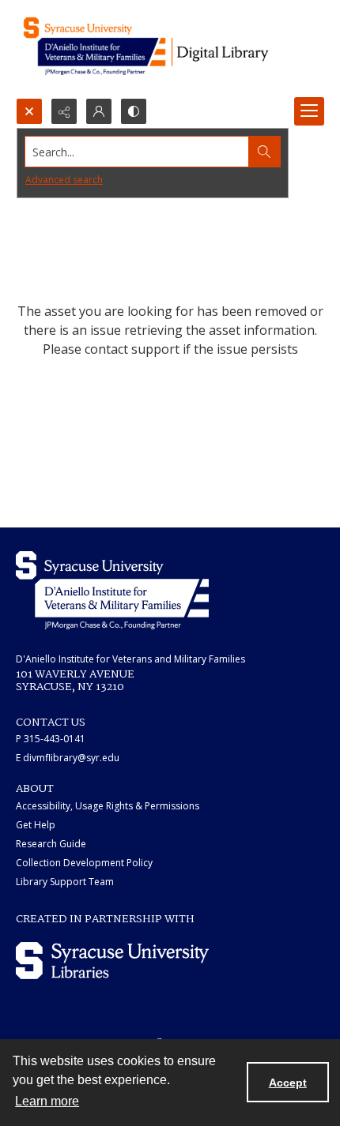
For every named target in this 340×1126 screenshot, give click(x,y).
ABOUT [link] (35, 789)
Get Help (35, 824)
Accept (288, 1082)
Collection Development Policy (84, 862)
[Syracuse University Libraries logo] (112, 960)
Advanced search (64, 179)
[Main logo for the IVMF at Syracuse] (170, 49)
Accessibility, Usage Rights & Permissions (107, 806)
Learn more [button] (47, 1101)
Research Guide (51, 843)
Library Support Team (65, 881)
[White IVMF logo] (112, 590)
